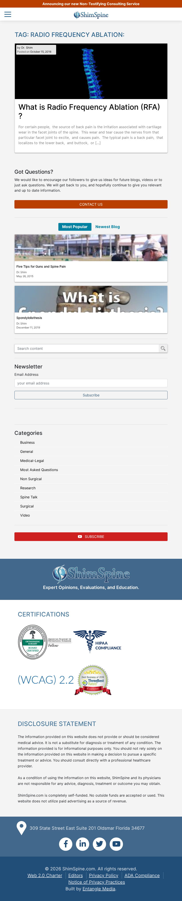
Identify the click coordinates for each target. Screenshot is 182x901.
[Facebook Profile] (65, 844)
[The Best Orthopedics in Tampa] (93, 679)
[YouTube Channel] (116, 844)
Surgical (27, 506)
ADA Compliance (142, 875)
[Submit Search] (163, 348)
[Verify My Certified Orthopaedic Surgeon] (32, 641)
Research (28, 488)
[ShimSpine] (90, 15)
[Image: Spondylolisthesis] (91, 299)
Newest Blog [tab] (107, 226)
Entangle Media (99, 888)
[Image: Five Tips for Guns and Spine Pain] (91, 248)
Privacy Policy (103, 875)
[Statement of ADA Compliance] (46, 679)
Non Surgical (31, 479)
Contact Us (91, 204)
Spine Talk (29, 497)
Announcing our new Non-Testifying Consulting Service (91, 4)
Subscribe (94, 536)
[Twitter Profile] (99, 844)
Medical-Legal (32, 460)
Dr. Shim (27, 47)
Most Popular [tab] (74, 226)
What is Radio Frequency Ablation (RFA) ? (89, 111)
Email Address (26, 374)
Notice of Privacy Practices (96, 882)
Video (25, 515)
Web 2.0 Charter (45, 875)
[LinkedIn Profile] (82, 844)
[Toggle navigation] (8, 15)
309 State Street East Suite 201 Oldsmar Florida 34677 (87, 828)
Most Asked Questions (39, 469)
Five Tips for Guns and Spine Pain (41, 266)
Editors (75, 875)
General (26, 451)
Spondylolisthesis (29, 318)
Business (27, 442)
